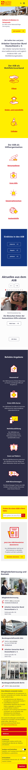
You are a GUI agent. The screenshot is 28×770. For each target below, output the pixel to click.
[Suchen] (23, 515)
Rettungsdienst (14, 165)
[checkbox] (24, 749)
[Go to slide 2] (7, 290)
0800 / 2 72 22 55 (14, 601)
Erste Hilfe (14, 183)
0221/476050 (13, 641)
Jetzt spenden (17, 31)
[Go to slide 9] (20, 290)
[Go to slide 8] (18, 290)
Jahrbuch (12, 256)
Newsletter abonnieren (13, 557)
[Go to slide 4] (11, 290)
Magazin (12, 250)
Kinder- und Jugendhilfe (14, 110)
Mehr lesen (12, 323)
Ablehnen (6, 734)
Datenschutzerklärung (10, 725)
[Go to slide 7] (17, 290)
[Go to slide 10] (22, 290)
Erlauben (5, 729)
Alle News (14, 339)
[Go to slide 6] (15, 290)
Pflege (14, 88)
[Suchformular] (21, 3)
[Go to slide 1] (5, 290)
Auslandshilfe (13, 218)
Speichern (22, 766)
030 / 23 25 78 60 (14, 686)
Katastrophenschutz (13, 201)
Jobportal (12, 244)
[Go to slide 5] (13, 290)
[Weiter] (16, 286)
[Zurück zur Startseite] (6, 3)
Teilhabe (14, 131)
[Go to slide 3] (9, 290)
